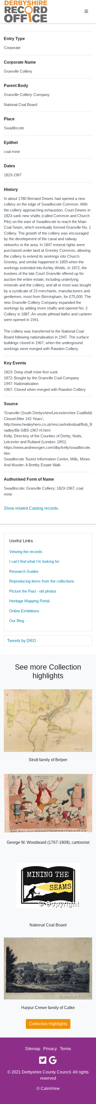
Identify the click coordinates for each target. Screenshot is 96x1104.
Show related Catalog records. (31, 508)
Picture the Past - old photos (32, 591)
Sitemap (32, 1049)
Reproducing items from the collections (41, 581)
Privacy (50, 1049)
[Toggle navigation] (86, 11)
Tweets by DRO (21, 640)
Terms (65, 1049)
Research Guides (24, 571)
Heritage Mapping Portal (29, 601)
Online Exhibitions (24, 611)
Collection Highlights (48, 1024)
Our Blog (16, 620)
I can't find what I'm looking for (34, 561)
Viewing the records (25, 551)
